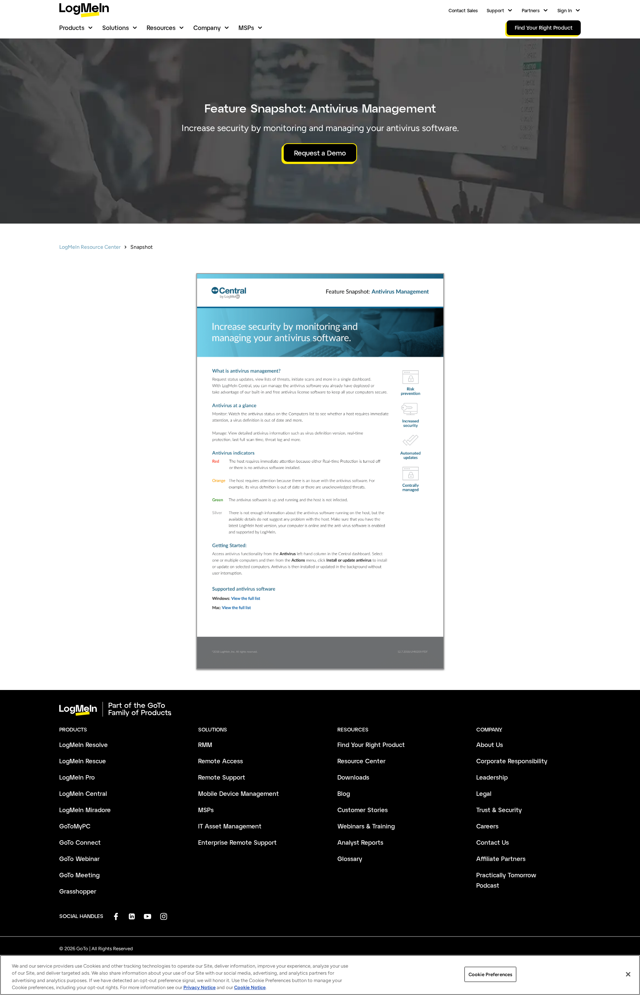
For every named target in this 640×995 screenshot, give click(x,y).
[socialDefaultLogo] (116, 916)
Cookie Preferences (490, 974)
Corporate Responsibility (511, 760)
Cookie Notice (250, 987)
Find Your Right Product (371, 744)
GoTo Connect (80, 842)
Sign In (564, 10)
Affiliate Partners (501, 858)
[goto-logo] (320, 709)
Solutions (115, 27)
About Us (489, 744)
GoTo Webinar (79, 858)
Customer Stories (362, 809)
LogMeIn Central (83, 793)
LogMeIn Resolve (83, 744)
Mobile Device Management (238, 793)
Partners (531, 10)
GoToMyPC (74, 826)
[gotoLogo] (84, 10)
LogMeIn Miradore (85, 809)
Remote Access (220, 760)
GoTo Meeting (79, 874)
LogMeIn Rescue (82, 760)
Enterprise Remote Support (237, 842)
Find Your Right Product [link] (544, 27)
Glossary (349, 858)
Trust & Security (499, 809)
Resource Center (361, 760)
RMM (205, 744)
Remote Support (221, 777)
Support (495, 10)
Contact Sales (463, 10)
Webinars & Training (366, 826)
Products (71, 27)
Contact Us (492, 842)
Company (207, 27)
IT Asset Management (229, 826)
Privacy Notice (199, 987)
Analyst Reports (360, 842)
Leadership (492, 777)
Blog (343, 793)
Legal (483, 793)
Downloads (353, 777)
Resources (161, 27)
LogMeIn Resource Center (90, 247)
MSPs (246, 27)
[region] (320, 975)
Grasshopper (77, 891)
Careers (487, 826)
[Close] (628, 974)
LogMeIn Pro (77, 777)
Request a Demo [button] (320, 153)
